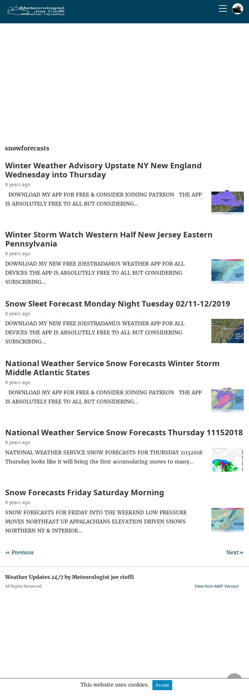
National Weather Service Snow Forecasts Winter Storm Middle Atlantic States (112, 368)
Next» (235, 552)
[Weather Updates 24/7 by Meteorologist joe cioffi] (36, 14)
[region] (124, 82)
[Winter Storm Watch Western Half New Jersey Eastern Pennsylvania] (227, 281)
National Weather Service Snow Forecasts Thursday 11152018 (124, 432)
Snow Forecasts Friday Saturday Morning (84, 492)
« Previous (19, 552)
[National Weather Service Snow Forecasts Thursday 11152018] (227, 470)
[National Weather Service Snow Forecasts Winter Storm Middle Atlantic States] (227, 410)
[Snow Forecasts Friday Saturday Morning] (227, 530)
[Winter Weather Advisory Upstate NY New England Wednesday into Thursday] (227, 212)
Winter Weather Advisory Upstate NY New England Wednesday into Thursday (103, 170)
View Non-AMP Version (217, 586)
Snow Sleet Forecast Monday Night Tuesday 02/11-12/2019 (117, 303)
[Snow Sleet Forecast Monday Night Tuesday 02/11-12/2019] (227, 341)
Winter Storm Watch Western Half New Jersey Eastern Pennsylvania (109, 239)
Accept (162, 685)
